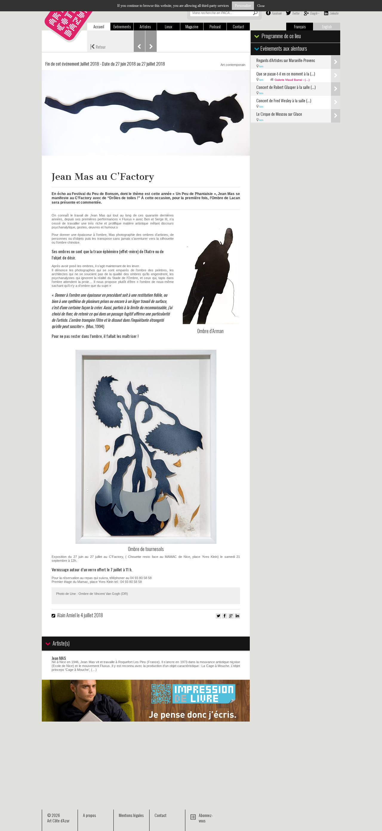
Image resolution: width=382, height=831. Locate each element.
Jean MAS (59, 658)
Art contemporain (233, 64)
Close (261, 5)
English (327, 27)
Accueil (98, 27)
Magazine (191, 27)
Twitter (295, 13)
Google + (314, 13)
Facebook (276, 13)
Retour (98, 46)
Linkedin (333, 13)
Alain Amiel (66, 615)
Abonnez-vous (206, 818)
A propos (89, 815)
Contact (238, 27)
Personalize (243, 6)
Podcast (215, 27)
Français (300, 27)
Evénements (122, 27)
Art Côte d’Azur (58, 820)
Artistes (145, 27)
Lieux (168, 27)
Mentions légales (131, 815)
